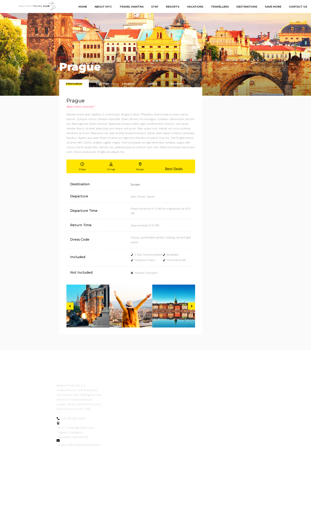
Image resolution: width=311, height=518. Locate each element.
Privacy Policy (116, 479)
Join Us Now (115, 419)
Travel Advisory (117, 449)
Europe (135, 184)
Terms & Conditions (120, 469)
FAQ (110, 488)
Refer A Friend (117, 429)
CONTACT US (116, 498)
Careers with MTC (119, 459)
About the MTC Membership (126, 385)
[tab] (74, 83)
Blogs (111, 439)
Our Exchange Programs (123, 409)
